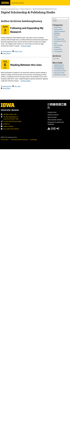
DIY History (57, 35)
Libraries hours (52, 112)
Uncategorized (58, 51)
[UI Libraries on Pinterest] (57, 105)
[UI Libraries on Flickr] (65, 105)
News (55, 43)
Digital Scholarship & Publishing (59, 32)
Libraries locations (53, 115)
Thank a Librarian (8, 126)
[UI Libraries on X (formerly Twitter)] (54, 105)
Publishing (57, 47)
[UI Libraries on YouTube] (62, 105)
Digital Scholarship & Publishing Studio (28, 12)
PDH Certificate (58, 45)
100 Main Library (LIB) (9, 114)
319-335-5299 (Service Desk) (12, 121)
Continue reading (26, 46)
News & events (52, 117)
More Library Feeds (59, 72)
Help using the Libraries (55, 120)
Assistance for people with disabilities (56, 123)
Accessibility (33, 139)
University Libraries (17, 3)
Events (56, 37)
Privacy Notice (4, 139)
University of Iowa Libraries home (10, 9)
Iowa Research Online (60, 41)
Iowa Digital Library (59, 39)
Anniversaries (58, 27)
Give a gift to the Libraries (11, 129)
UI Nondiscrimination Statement (19, 139)
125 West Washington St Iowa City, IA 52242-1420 (10, 118)
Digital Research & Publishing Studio (59, 66)
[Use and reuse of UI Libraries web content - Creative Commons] (53, 129)
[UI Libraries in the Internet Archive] (49, 129)
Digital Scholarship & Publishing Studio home (45, 9)
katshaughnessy (7, 51)
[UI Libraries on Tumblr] (60, 105)
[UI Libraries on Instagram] (49, 105)
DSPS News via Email (60, 75)
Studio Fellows (6, 53)
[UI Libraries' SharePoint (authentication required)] (57, 129)
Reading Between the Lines (26, 64)
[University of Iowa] (5, 2)
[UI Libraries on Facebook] (51, 105)
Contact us (6, 124)
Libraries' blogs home (25, 9)
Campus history (58, 29)
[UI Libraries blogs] (49, 108)
